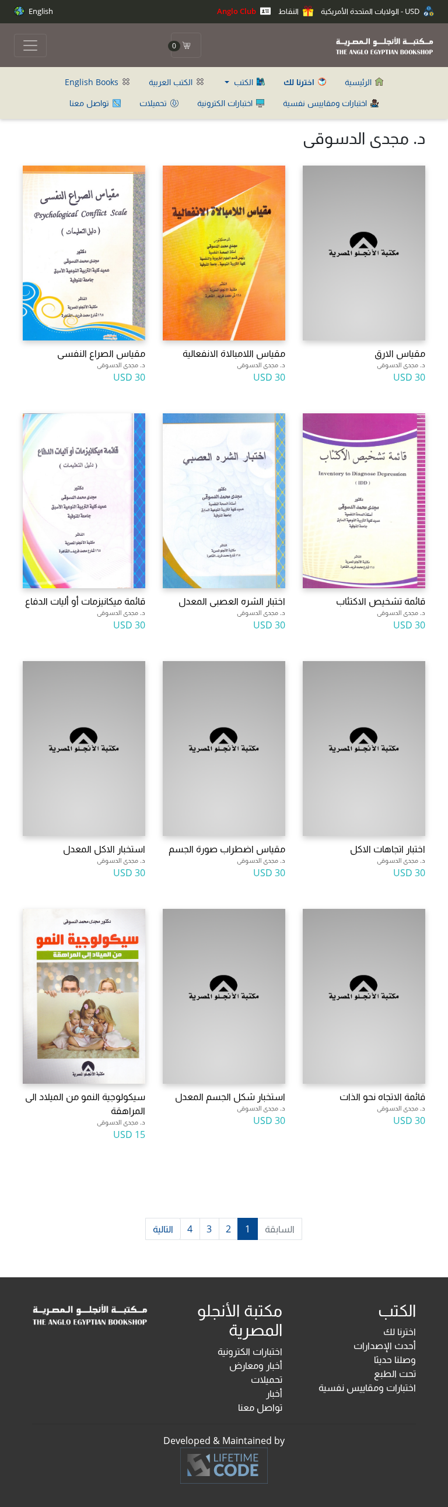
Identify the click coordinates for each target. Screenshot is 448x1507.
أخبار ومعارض (255, 1365)
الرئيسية (359, 81)
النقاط (289, 11)
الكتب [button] (244, 81)
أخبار (274, 1393)
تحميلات (154, 102)
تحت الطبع (395, 1373)
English (40, 11)
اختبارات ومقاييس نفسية (326, 102)
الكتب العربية (172, 81)
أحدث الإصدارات (385, 1345)
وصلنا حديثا (395, 1359)
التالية (163, 1229)
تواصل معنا (90, 102)
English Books (93, 81)
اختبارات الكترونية (226, 102)
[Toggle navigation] (30, 45)
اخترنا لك (399, 1331)
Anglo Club (237, 11)
